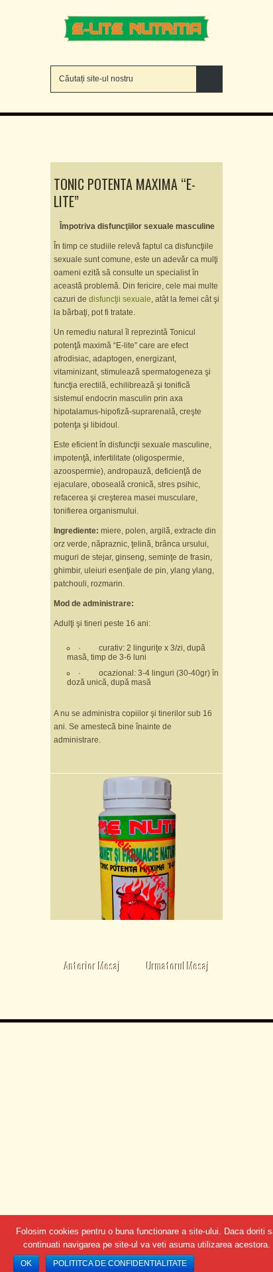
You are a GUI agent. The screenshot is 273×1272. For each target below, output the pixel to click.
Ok (26, 1263)
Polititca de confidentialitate (120, 1263)
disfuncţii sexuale (120, 299)
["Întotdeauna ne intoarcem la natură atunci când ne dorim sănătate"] (136, 41)
